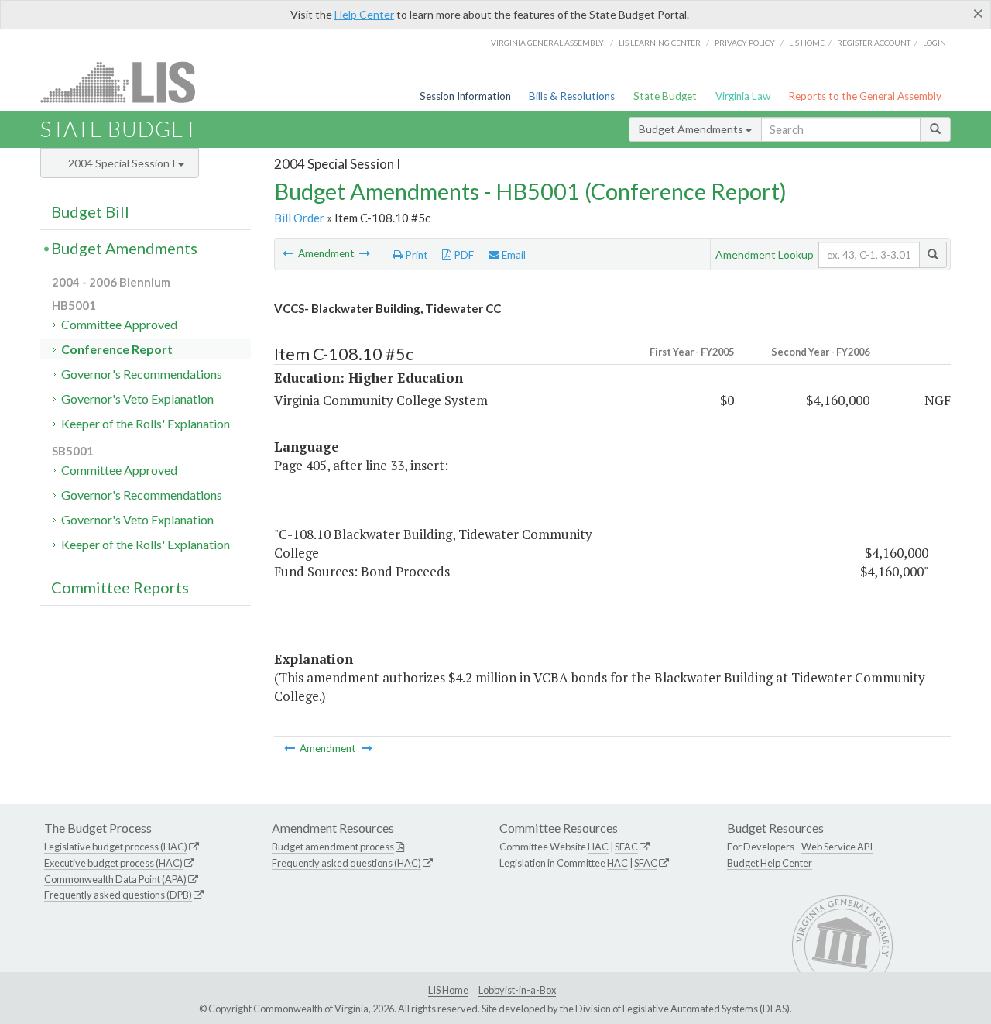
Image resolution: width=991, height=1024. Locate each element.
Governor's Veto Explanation (137, 398)
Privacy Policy (745, 42)
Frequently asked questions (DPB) (118, 894)
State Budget (665, 96)
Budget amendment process (333, 846)
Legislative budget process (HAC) (115, 846)
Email (512, 255)
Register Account (873, 42)
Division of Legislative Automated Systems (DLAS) (682, 1008)
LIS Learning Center (660, 42)
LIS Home (448, 990)
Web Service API (837, 846)
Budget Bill (90, 211)
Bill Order (299, 218)
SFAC (626, 846)
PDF (462, 255)
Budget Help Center (769, 863)
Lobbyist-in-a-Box (517, 990)
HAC (598, 846)
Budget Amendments (692, 129)
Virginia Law (742, 96)
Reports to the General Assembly (864, 96)
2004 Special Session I (123, 163)
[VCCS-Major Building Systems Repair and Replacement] (289, 253)
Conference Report (117, 349)
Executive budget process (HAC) (113, 863)
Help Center (364, 14)
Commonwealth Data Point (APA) (115, 879)
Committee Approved (119, 324)
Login (934, 42)
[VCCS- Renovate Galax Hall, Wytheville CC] (364, 253)
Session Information (465, 96)
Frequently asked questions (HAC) (346, 863)
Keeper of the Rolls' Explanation (145, 423)
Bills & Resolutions (572, 96)
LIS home (807, 42)
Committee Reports (120, 587)
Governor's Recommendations (141, 373)
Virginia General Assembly (547, 42)
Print (415, 255)
